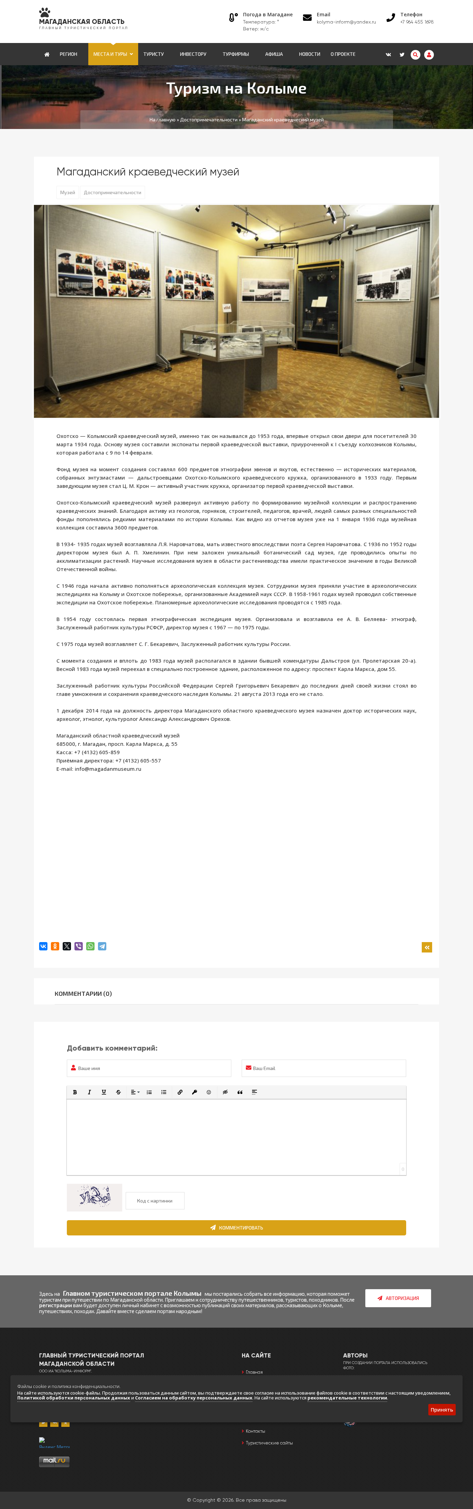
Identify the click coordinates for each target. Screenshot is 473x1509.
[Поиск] (415, 55)
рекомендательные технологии (347, 1398)
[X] (67, 946)
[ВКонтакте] (43, 946)
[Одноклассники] (55, 946)
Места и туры (110, 54)
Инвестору (193, 54)
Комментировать (241, 1228)
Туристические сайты (269, 1443)
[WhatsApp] (90, 946)
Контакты (255, 1431)
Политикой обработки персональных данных (73, 1398)
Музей (67, 192)
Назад (427, 947)
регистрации (55, 1305)
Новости (309, 54)
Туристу (153, 54)
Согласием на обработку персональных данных (193, 1398)
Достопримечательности (112, 192)
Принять (442, 1409)
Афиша (274, 54)
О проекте (343, 54)
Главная (254, 1372)
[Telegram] (102, 946)
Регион (68, 54)
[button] (74, 1092)
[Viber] (78, 946)
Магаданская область (82, 22)
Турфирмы (236, 54)
